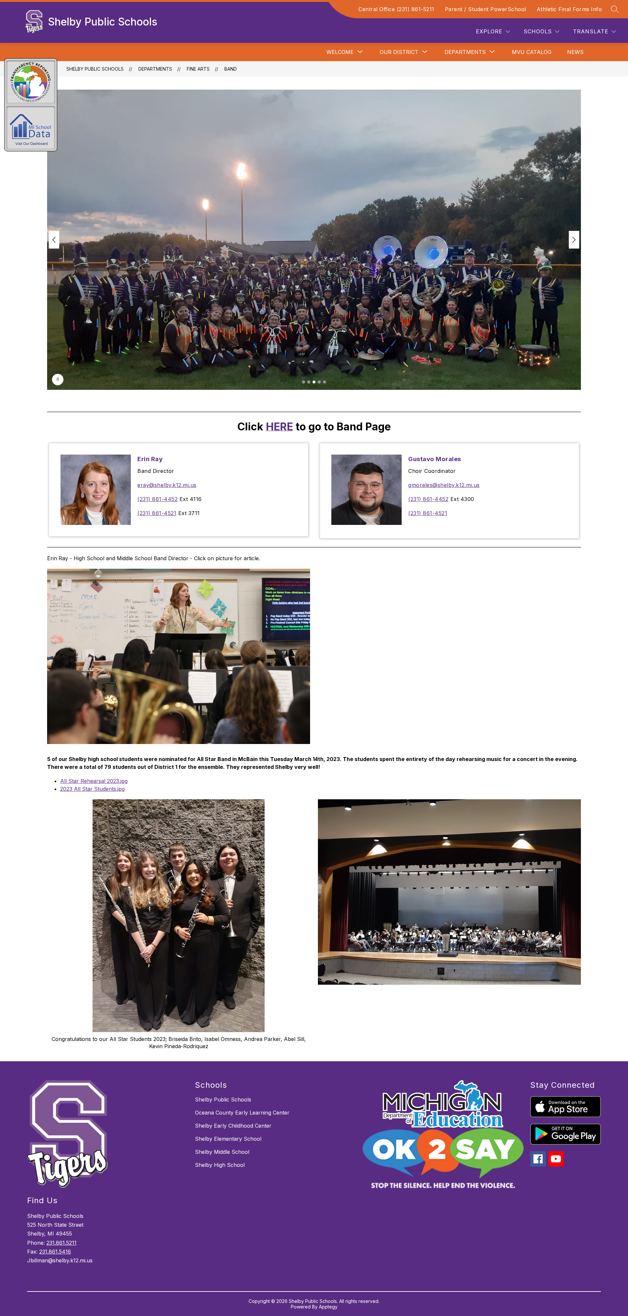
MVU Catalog (531, 52)
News (575, 52)
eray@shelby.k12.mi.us (167, 485)
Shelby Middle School (222, 1152)
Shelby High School (220, 1165)
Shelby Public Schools (95, 69)
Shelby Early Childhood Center (233, 1125)
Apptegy (328, 1306)
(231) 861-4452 (157, 499)
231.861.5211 (61, 1242)
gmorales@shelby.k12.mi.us (444, 485)
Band (230, 69)
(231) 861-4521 (156, 513)
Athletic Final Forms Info (569, 9)
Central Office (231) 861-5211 (396, 9)
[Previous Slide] (54, 240)
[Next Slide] (574, 240)
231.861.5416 (55, 1251)
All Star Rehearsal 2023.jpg (94, 781)
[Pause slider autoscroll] (57, 379)
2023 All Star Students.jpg (92, 789)
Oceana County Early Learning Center (242, 1112)
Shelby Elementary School (228, 1138)
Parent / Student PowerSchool (485, 9)
